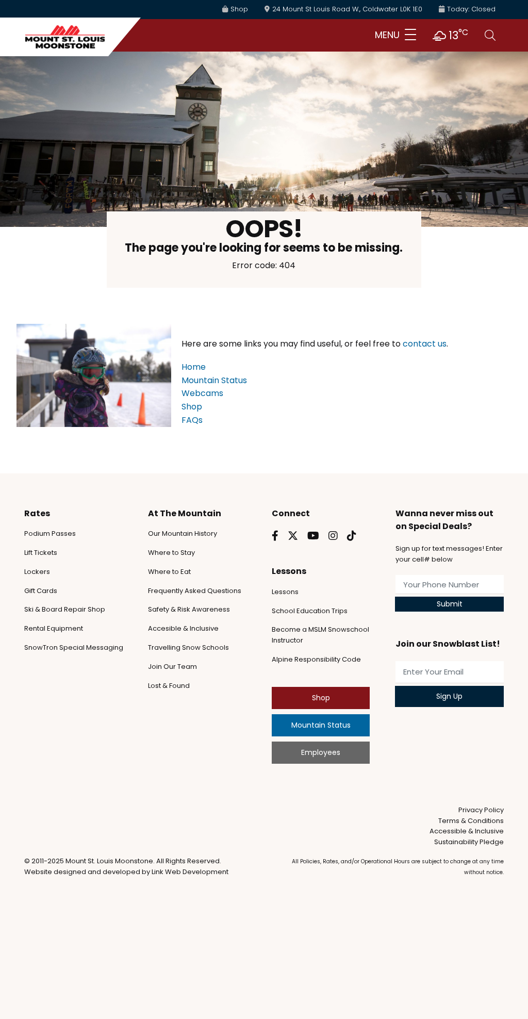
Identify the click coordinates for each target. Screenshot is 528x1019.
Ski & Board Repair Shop (64, 609)
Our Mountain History (182, 533)
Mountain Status (214, 380)
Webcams (202, 393)
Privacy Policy (481, 810)
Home (194, 367)
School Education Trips (310, 611)
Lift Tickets (40, 552)
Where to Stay (171, 552)
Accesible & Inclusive (183, 628)
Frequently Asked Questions (194, 591)
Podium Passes (50, 533)
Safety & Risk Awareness (189, 609)
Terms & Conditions (471, 821)
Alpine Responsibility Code (316, 659)
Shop (192, 407)
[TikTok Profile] (351, 536)
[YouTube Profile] (313, 536)
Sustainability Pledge (469, 842)
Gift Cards (40, 591)
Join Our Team (172, 666)
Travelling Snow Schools (188, 647)
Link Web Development (190, 872)
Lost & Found (169, 686)
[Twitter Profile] (293, 536)
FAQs (192, 420)
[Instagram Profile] (333, 536)
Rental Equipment (53, 628)
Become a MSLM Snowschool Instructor (320, 634)
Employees (320, 752)
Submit (450, 604)
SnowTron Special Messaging (73, 647)
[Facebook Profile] (275, 536)
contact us (425, 344)
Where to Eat (169, 572)
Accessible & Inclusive (467, 831)
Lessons (285, 592)
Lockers (37, 572)
